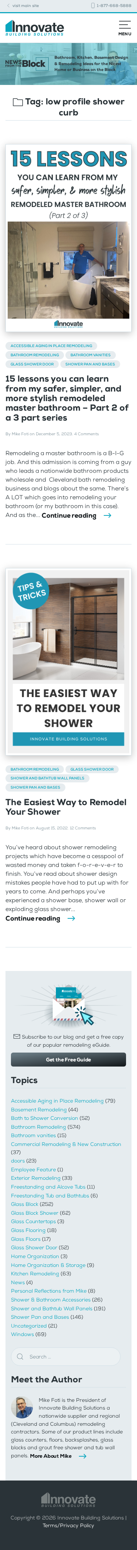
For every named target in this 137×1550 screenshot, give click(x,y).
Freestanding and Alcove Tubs (48, 1186)
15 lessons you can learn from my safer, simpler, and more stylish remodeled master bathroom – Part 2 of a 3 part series (67, 398)
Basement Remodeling (39, 1109)
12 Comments (83, 828)
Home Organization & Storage (48, 1265)
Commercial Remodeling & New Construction (66, 1144)
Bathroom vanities (91, 355)
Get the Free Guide (68, 1059)
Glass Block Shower (34, 1213)
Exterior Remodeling (36, 1178)
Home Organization (35, 1256)
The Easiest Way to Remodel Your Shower (65, 807)
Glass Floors (26, 1239)
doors (18, 1160)
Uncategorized (29, 1325)
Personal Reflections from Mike (49, 1291)
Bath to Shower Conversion (44, 1118)
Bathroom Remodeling (35, 355)
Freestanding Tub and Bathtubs (50, 1195)
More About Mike (51, 1456)
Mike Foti (20, 434)
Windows (22, 1334)
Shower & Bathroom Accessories (51, 1299)
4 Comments (86, 434)
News (18, 1282)
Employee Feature (33, 1169)
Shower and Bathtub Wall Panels (47, 778)
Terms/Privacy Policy (68, 1525)
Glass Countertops (33, 1221)
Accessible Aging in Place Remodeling (51, 345)
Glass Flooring (28, 1230)
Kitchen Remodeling (35, 1273)
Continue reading (69, 515)
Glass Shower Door (32, 364)
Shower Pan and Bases (90, 364)
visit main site (25, 5)
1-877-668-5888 (114, 5)
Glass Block (24, 1204)
